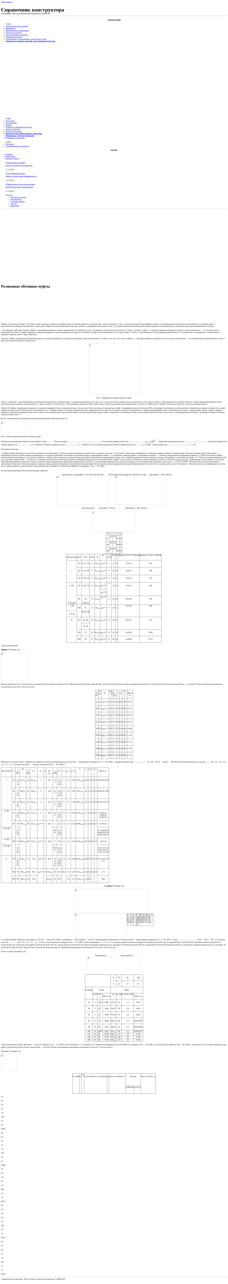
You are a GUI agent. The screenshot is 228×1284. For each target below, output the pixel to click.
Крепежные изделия (14, 37)
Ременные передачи (14, 131)
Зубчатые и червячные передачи (19, 127)
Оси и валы (10, 121)
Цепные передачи (13, 129)
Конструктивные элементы (17, 35)
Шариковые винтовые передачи (20, 136)
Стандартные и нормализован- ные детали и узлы (26, 39)
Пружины (10, 144)
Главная (9, 154)
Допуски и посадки (13, 33)
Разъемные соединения (15, 138)
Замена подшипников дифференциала (21, 176)
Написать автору (12, 158)
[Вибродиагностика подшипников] (20, 184)
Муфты (9, 125)
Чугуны (13, 204)
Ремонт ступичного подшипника (19, 165)
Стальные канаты (17, 201)
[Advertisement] (13, 79)
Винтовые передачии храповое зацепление (24, 134)
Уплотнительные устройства (17, 146)
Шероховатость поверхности (17, 31)
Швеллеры (14, 206)
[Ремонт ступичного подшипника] (15, 163)
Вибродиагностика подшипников (19, 187)
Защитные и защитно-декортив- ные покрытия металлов (30, 41)
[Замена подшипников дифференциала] (15, 174)
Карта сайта (10, 156)
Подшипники (11, 123)
